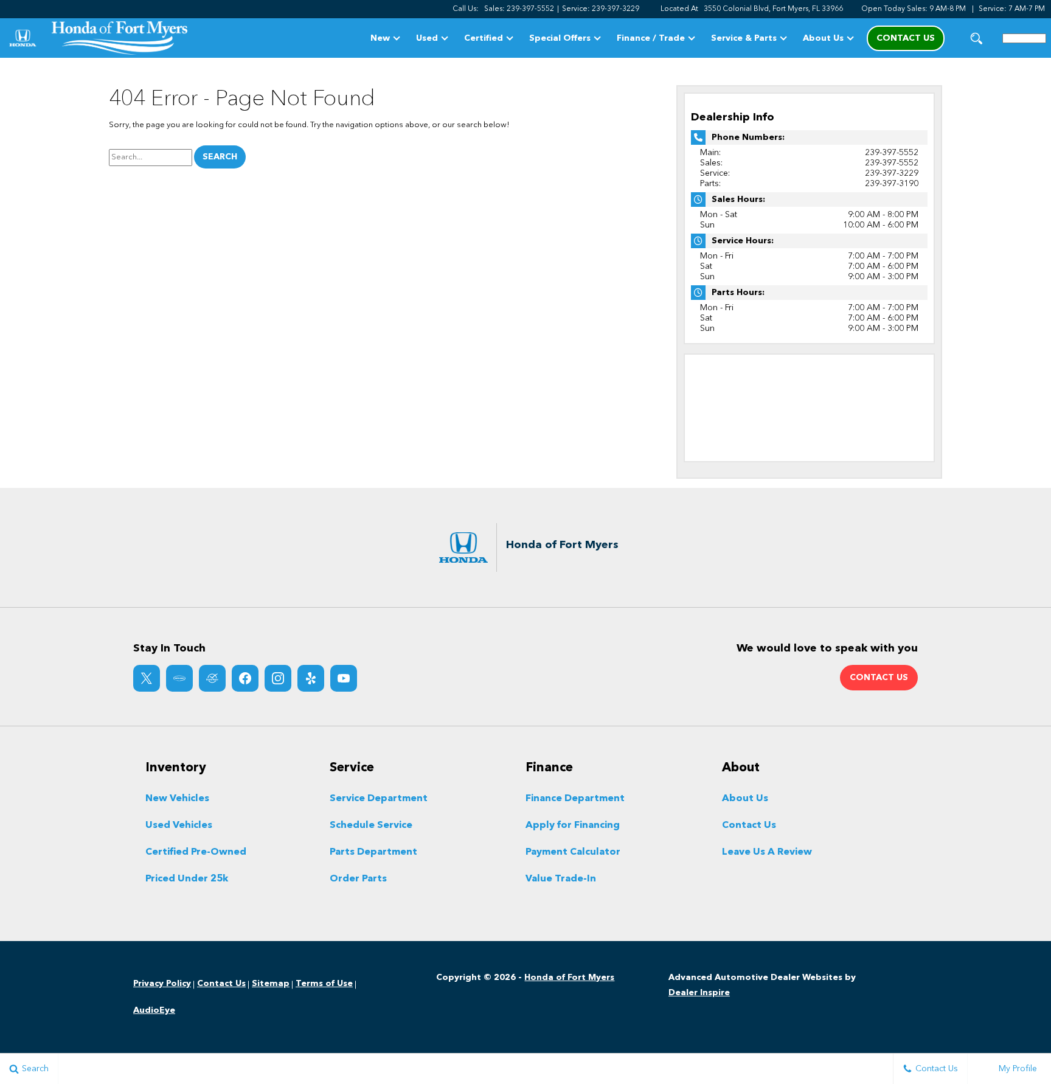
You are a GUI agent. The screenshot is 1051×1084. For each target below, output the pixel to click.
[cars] (179, 678)
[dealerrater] (212, 678)
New (380, 38)
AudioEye (154, 1010)
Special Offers (560, 38)
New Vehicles (177, 799)
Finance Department (575, 799)
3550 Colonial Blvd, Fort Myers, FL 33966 (773, 9)
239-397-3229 (891, 173)
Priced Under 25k (186, 879)
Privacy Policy (162, 983)
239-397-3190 (891, 183)
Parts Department (373, 852)
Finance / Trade (651, 38)
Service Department (379, 799)
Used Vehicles (178, 825)
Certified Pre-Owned (195, 852)
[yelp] (310, 678)
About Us (823, 38)
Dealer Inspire (699, 992)
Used (427, 38)
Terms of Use (324, 983)
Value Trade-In (561, 879)
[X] (146, 678)
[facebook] (245, 678)
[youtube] (343, 678)
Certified (483, 38)
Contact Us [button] (905, 38)
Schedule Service (371, 825)
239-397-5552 (891, 152)
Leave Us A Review (767, 852)
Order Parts (358, 879)
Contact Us (749, 825)
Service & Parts (744, 38)
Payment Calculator (573, 852)
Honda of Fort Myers (569, 977)
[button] (976, 38)
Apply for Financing (573, 825)
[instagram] (278, 678)
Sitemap (271, 983)
